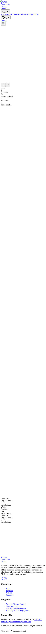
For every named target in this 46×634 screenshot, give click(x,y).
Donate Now (17, 494)
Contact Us (5, 494)
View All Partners (7, 532)
